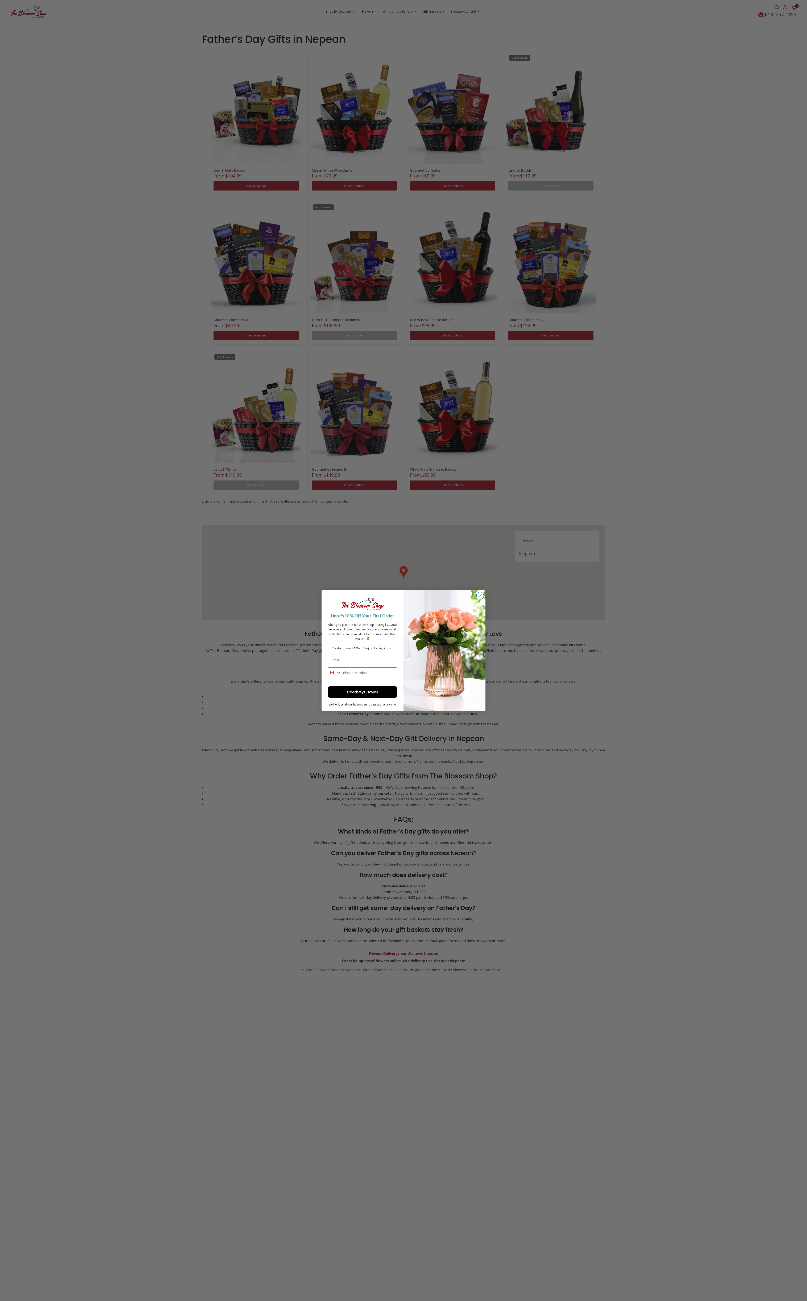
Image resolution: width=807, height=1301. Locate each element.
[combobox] (334, 673)
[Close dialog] (480, 595)
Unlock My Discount (362, 692)
